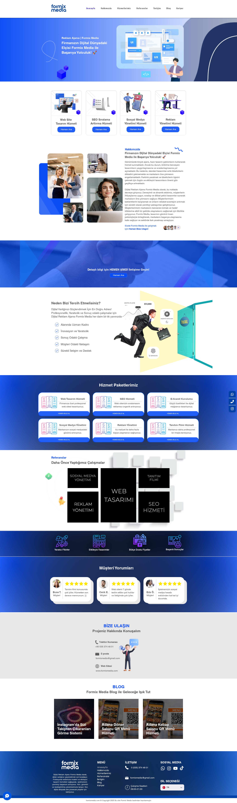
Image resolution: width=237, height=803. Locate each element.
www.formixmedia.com (107, 670)
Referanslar (103, 776)
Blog (99, 782)
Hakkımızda (103, 770)
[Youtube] (175, 768)
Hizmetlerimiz (104, 773)
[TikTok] (181, 768)
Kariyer (101, 785)
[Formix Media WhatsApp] (232, 394)
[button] (82, 507)
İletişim (100, 779)
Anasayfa (102, 767)
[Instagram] (169, 768)
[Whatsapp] (162, 768)
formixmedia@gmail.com (108, 658)
